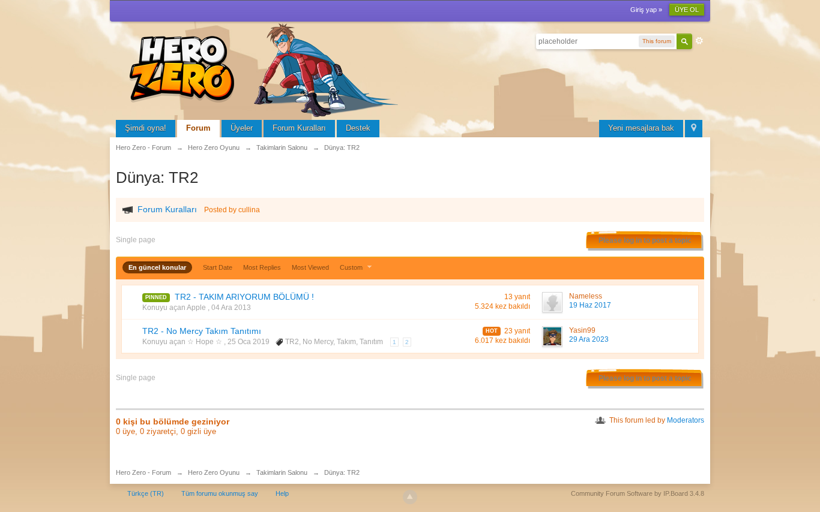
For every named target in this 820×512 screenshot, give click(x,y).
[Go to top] (410, 497)
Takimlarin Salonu (281, 472)
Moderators (685, 420)
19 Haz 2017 (590, 305)
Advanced (699, 41)
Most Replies (262, 267)
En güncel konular (157, 267)
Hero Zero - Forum (143, 472)
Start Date (217, 267)
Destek (358, 128)
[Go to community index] (266, 68)
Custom (352, 267)
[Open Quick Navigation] (693, 128)
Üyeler (242, 128)
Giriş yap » (646, 9)
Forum (198, 128)
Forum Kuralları (299, 128)
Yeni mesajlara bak (641, 128)
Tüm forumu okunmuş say (219, 493)
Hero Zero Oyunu (214, 472)
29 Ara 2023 (589, 339)
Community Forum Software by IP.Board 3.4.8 (637, 493)
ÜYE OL (687, 9)
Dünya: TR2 (342, 472)
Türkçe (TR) (145, 493)
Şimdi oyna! (145, 128)
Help (282, 493)
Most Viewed (310, 267)
